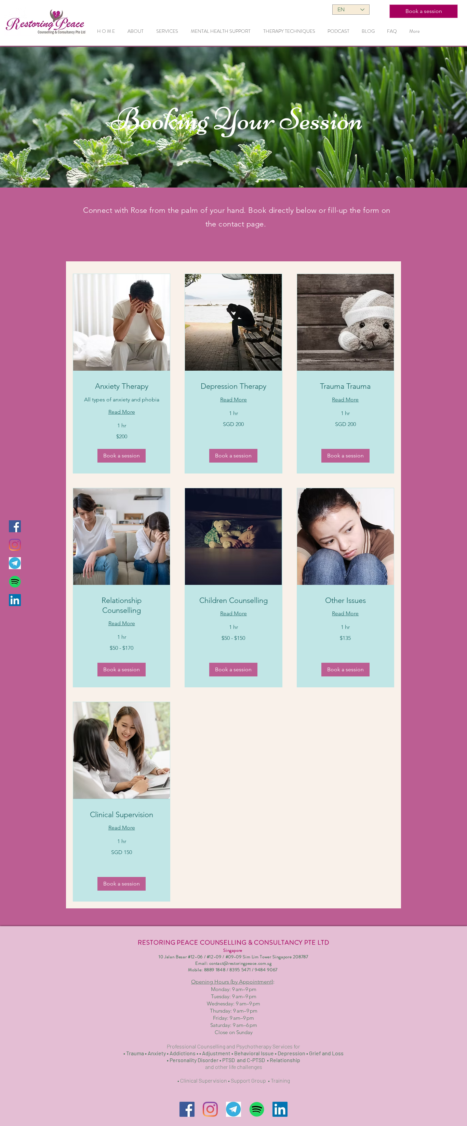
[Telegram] (15, 563)
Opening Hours (232, 981)
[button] (121, 456)
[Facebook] (187, 1109)
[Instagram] (15, 545)
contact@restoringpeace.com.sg (240, 963)
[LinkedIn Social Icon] (15, 600)
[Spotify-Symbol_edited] (15, 582)
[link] (121, 386)
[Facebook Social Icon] (15, 526)
